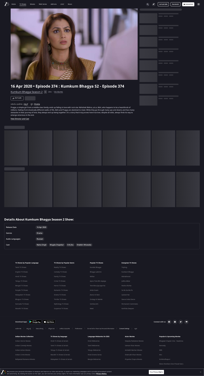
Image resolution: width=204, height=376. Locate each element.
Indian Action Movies (22, 350)
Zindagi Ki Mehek (96, 299)
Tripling (124, 267)
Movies (32, 4)
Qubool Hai (126, 295)
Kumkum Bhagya (128, 272)
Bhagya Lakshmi (96, 272)
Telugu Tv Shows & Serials (60, 350)
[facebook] (169, 322)
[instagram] (175, 322)
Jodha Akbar (126, 281)
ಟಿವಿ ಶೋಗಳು (58, 92)
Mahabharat (126, 276)
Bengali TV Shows (21, 286)
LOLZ (62, 4)
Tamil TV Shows (20, 267)
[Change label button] (154, 4)
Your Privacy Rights (156, 372)
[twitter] (180, 322)
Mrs (160, 355)
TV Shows (22, 4)
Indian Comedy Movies (23, 345)
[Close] (200, 372)
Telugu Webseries (94, 350)
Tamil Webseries (93, 345)
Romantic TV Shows (61, 290)
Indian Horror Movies (23, 341)
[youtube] (186, 322)
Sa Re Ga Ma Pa (127, 290)
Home (14, 4)
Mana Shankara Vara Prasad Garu (171, 364)
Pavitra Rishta (126, 286)
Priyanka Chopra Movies (133, 359)
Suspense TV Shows (61, 308)
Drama (37, 104)
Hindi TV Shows (20, 276)
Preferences (78, 329)
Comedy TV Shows (60, 272)
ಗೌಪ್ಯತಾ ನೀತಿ (51, 329)
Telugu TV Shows (21, 281)
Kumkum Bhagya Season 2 (27, 92)
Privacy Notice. (101, 374)
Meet (92, 308)
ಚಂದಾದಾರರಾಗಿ (189, 4)
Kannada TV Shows (22, 304)
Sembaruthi (94, 304)
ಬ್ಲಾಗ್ (135, 329)
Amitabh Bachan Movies (133, 350)
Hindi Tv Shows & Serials (59, 341)
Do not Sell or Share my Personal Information (100, 329)
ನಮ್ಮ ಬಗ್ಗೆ (28, 329)
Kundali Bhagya (95, 267)
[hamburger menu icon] (198, 4)
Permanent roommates (130, 304)
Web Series (43, 4)
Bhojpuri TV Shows (22, 299)
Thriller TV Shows (60, 299)
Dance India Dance (128, 299)
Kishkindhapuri (164, 359)
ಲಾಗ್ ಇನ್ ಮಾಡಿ (163, 4)
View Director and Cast (20, 119)
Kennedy (162, 345)
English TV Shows (21, 272)
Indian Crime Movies (22, 355)
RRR (160, 350)
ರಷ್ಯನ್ (26, 104)
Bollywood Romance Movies (25, 359)
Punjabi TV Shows (21, 290)
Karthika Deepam (128, 308)
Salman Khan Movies (132, 345)
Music (70, 4)
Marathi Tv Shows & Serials (60, 355)
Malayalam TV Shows (22, 295)
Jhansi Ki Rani (95, 295)
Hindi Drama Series (95, 355)
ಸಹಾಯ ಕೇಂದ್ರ (39, 329)
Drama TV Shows (60, 295)
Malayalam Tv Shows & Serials (61, 359)
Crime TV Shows (59, 281)
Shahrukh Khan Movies (133, 355)
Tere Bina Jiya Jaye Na (97, 286)
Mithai (92, 276)
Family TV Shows (60, 276)
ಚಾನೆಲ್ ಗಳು (18, 329)
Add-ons (54, 4)
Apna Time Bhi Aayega (98, 281)
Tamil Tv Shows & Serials (59, 345)
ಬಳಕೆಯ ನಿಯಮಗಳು (65, 329)
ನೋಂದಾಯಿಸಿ (175, 4)
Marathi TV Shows (21, 308)
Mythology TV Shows (61, 304)
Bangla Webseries (94, 359)
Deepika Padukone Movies (134, 341)
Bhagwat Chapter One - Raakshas (171, 341)
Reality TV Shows (60, 267)
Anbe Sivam (94, 290)
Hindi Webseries (93, 341)
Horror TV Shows (60, 286)
